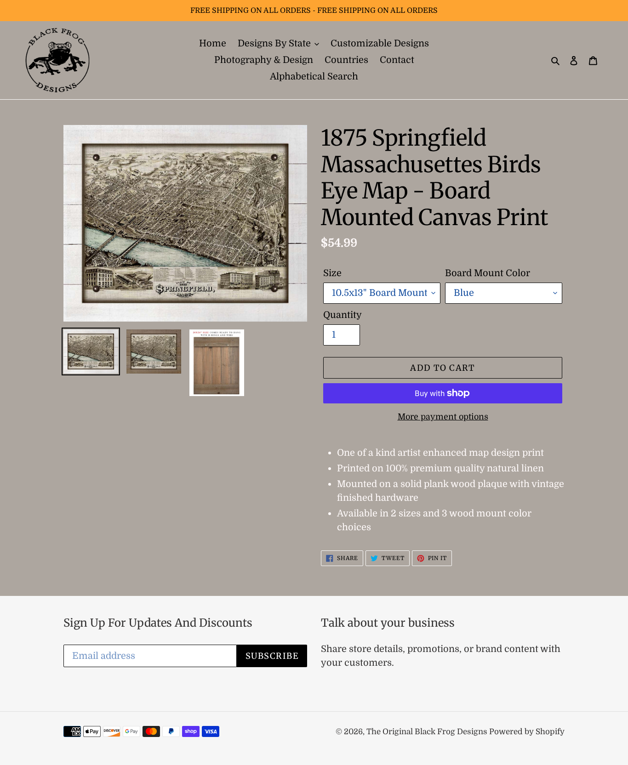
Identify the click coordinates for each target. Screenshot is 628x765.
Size (332, 273)
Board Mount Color (487, 273)
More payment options (443, 416)
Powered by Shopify (527, 731)
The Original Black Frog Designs (427, 731)
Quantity (342, 315)
